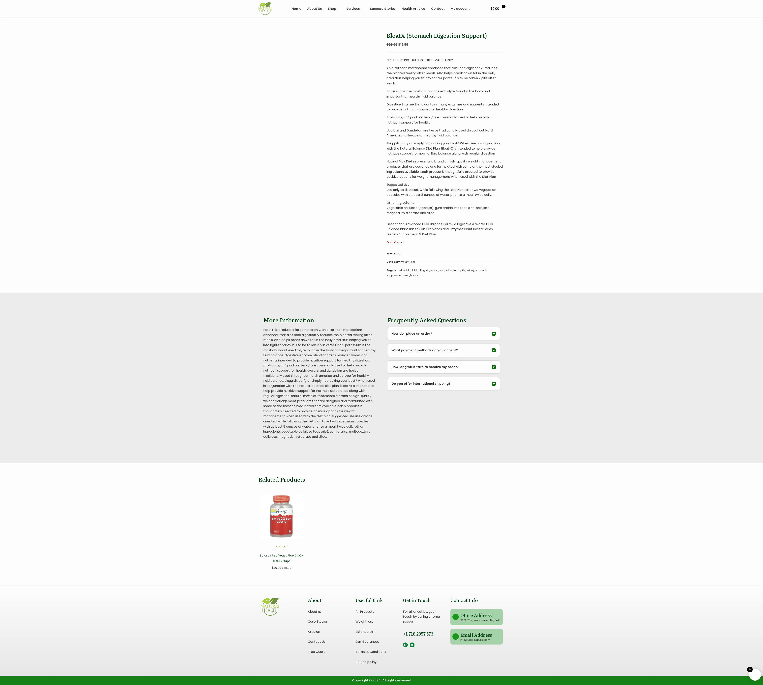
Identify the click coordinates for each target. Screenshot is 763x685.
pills (462, 270)
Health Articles (413, 8)
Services (353, 8)
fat (447, 270)
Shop (332, 8)
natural (454, 270)
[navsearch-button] (482, 9)
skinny (470, 270)
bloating (419, 270)
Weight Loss (407, 262)
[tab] (443, 333)
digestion (432, 270)
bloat (409, 270)
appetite (399, 270)
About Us (314, 8)
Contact (438, 8)
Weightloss (411, 275)
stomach (481, 270)
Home (296, 8)
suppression (394, 275)
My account (460, 8)
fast (442, 270)
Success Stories (383, 8)
